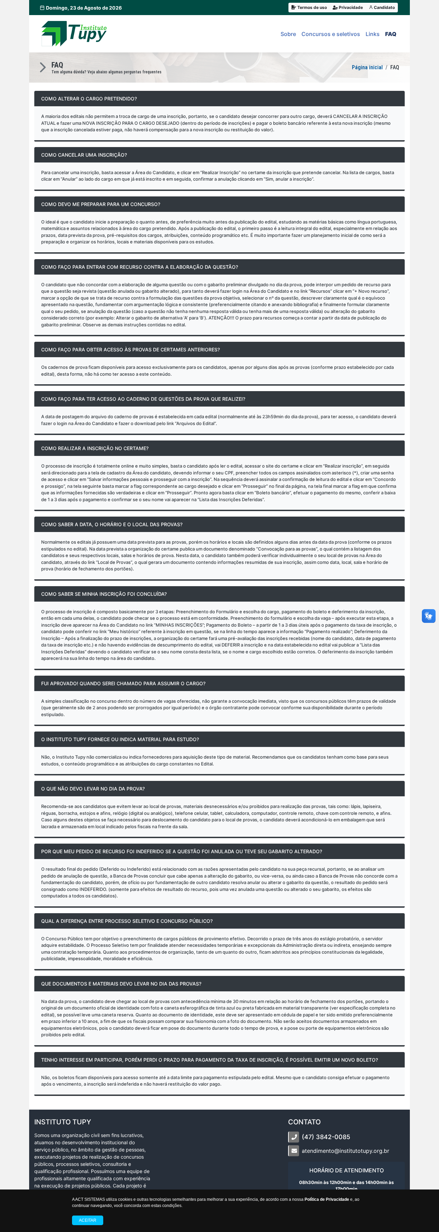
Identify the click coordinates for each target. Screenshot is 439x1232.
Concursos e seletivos (330, 34)
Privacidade (350, 7)
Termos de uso (311, 7)
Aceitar (87, 1220)
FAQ (390, 34)
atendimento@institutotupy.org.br (345, 1150)
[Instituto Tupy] (74, 34)
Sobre (288, 34)
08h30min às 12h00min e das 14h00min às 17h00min (346, 1186)
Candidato (384, 7)
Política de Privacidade (327, 1199)
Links (373, 34)
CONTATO (304, 1122)
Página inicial (367, 67)
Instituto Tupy (62, 1122)
